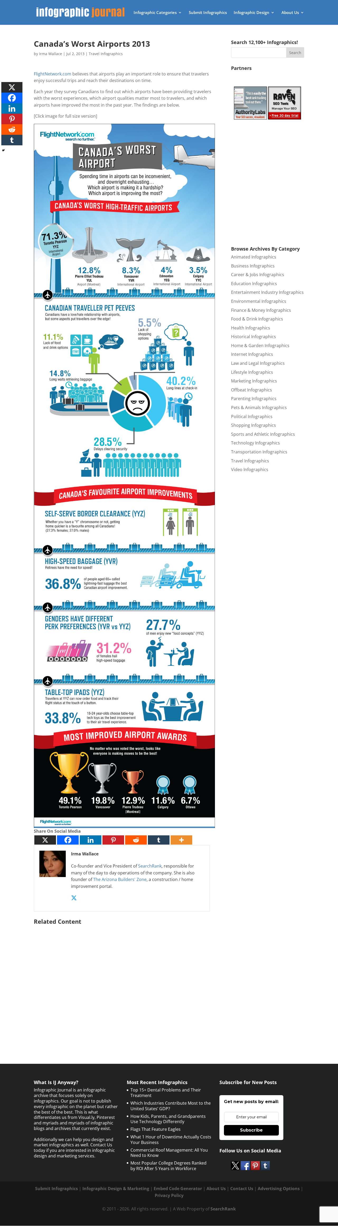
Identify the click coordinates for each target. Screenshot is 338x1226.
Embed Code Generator (178, 1188)
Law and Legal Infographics (258, 363)
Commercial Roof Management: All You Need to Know (169, 1152)
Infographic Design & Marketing (115, 1188)
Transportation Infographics (259, 452)
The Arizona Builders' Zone (120, 879)
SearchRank (150, 866)
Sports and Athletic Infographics (263, 434)
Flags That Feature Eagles (155, 1129)
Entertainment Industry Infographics (267, 292)
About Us (290, 13)
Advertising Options (279, 1188)
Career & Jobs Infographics (257, 274)
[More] (181, 840)
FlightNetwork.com (52, 74)
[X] (45, 840)
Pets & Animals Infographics (259, 407)
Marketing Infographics (254, 381)
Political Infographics (252, 416)
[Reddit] (136, 840)
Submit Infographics (208, 13)
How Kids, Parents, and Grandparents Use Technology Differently (168, 1119)
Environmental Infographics (258, 301)
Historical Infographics (253, 336)
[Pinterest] (113, 840)
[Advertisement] (124, 981)
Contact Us (241, 1188)
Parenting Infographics (253, 398)
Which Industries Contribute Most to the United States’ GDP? (170, 1106)
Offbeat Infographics (251, 390)
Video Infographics (249, 469)
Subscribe (251, 1130)
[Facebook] (68, 840)
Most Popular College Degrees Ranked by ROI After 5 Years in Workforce (168, 1165)
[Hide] (3, 150)
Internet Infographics (252, 354)
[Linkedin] (90, 840)
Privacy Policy (169, 1195)
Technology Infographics (255, 443)
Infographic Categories (155, 13)
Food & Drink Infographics (257, 319)
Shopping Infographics (253, 425)
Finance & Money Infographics (261, 310)
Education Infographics (254, 283)
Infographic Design (251, 13)
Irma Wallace (50, 53)
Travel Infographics (106, 53)
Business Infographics (253, 266)
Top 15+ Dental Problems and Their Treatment (165, 1092)
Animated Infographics (253, 257)
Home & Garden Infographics (260, 345)
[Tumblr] (159, 840)
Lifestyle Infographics (252, 372)
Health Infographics (250, 328)
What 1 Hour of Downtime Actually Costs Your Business (170, 1139)
